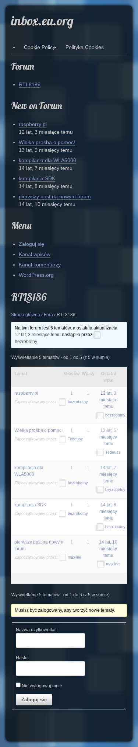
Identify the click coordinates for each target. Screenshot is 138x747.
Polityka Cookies (85, 47)
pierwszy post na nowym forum (55, 196)
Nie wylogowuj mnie (42, 685)
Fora (48, 314)
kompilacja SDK (37, 178)
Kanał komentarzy (40, 265)
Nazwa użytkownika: (36, 629)
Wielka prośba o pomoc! (47, 142)
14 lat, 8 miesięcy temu (108, 511)
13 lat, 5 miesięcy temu (108, 437)
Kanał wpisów (34, 254)
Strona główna (25, 314)
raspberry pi (33, 124)
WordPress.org (36, 275)
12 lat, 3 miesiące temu (38, 334)
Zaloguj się (31, 244)
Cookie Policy (39, 47)
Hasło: (22, 657)
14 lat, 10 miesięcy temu (108, 549)
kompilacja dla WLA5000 (47, 160)
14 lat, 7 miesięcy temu (108, 474)
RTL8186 (29, 84)
